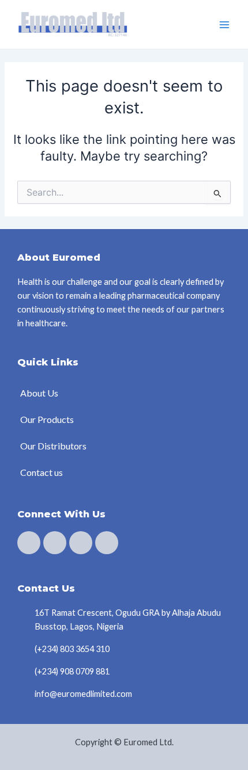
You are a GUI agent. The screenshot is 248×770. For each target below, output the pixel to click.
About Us (39, 392)
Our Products (47, 419)
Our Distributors (53, 445)
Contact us (41, 472)
